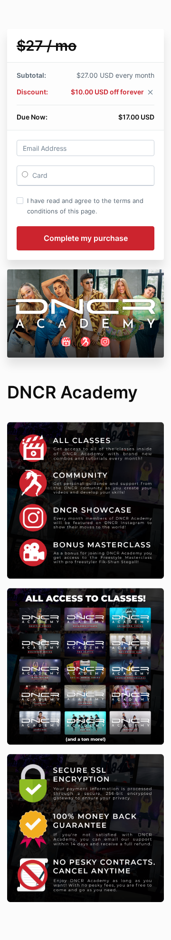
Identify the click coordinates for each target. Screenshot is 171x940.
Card (39, 175)
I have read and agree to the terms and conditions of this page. (85, 206)
